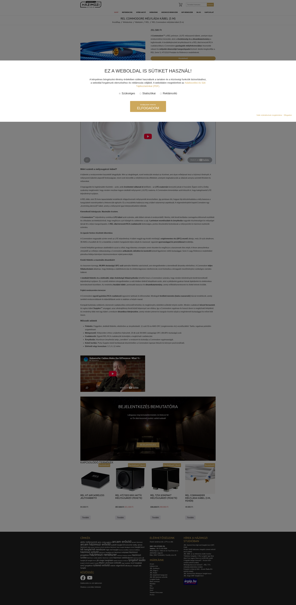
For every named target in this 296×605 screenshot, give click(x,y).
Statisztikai (149, 93)
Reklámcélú (169, 93)
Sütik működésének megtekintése (269, 115)
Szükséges (128, 93)
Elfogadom (288, 115)
